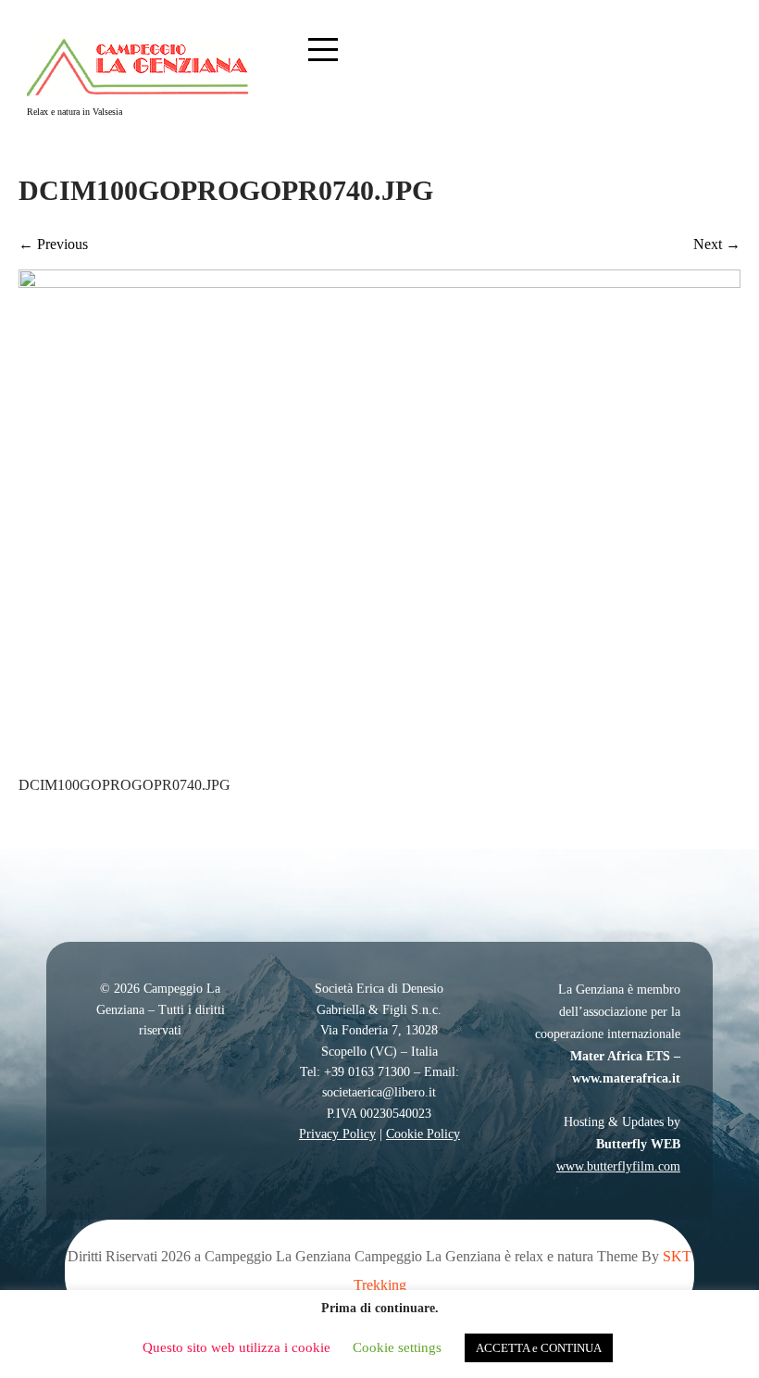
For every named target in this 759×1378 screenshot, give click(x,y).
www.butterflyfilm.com (618, 1166)
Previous (53, 244)
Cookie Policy (423, 1134)
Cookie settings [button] (397, 1347)
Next (716, 244)
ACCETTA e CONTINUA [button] (539, 1348)
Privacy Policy (337, 1134)
